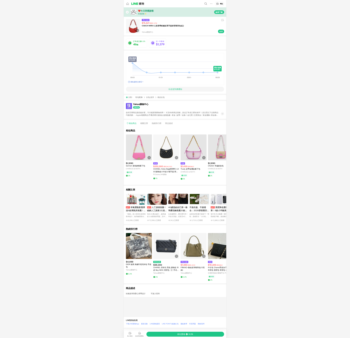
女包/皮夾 (150, 97)
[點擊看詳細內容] (139, 147)
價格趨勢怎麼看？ (137, 82)
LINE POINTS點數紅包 (170, 324)
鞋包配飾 (139, 97)
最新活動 (144, 324)
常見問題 (192, 324)
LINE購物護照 (155, 324)
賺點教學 (184, 324)
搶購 (221, 31)
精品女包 (161, 97)
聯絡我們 (201, 324)
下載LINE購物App (132, 324)
